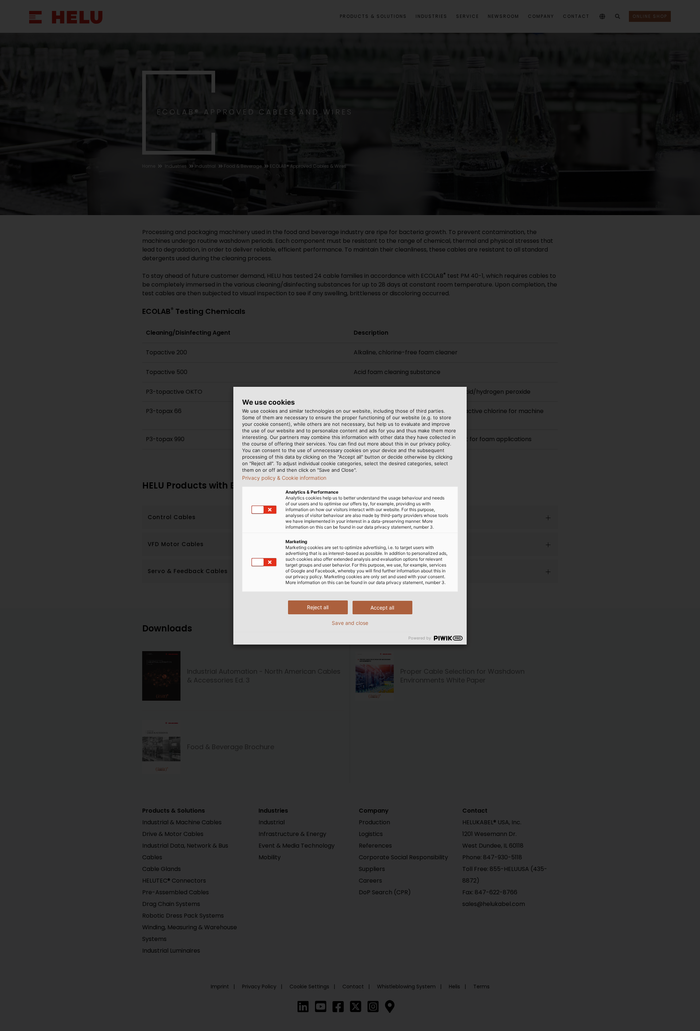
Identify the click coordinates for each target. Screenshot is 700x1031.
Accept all (382, 607)
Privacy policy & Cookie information (284, 478)
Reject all (317, 607)
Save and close (350, 623)
